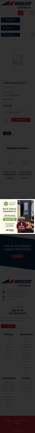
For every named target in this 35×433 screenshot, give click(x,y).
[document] (17, 216)
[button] (32, 201)
